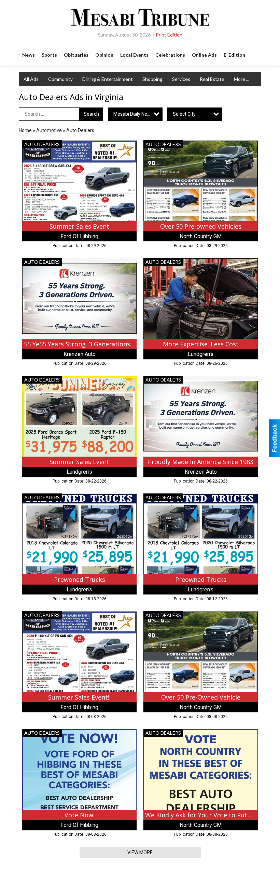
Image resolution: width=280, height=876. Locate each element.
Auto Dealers (80, 130)
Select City (184, 114)
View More (140, 852)
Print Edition (169, 35)
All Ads (31, 79)
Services (181, 79)
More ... (241, 79)
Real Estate (212, 79)
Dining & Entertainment (107, 79)
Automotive (49, 130)
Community (60, 79)
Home (25, 130)
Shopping (152, 79)
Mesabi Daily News (133, 114)
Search (91, 114)
